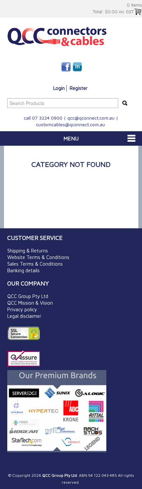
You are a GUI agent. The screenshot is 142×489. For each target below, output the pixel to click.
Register (79, 88)
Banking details (23, 270)
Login (59, 88)
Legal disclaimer (24, 316)
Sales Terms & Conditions (35, 264)
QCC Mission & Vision (30, 303)
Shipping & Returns (27, 250)
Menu (71, 138)
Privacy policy (22, 309)
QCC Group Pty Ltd (27, 296)
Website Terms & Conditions (38, 257)
